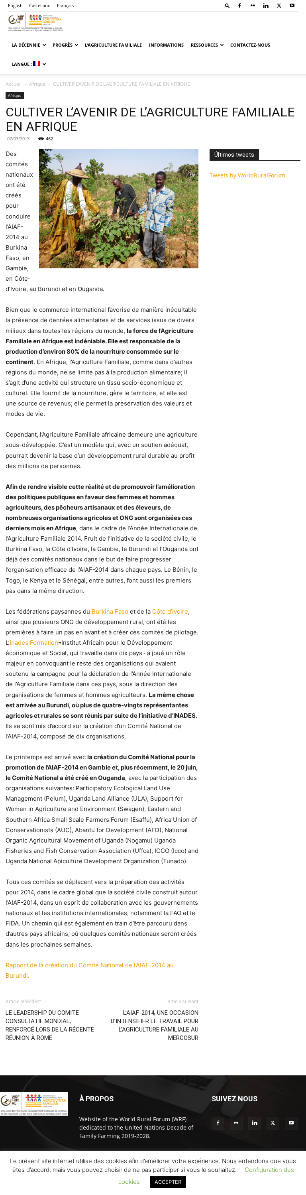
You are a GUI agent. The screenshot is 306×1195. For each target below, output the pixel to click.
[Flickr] (253, 5)
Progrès (63, 45)
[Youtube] (292, 5)
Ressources (204, 45)
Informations (166, 45)
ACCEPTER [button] (168, 1182)
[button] (227, 5)
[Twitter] (279, 5)
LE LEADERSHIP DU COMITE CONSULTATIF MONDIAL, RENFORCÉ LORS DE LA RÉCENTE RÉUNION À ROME (50, 1025)
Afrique (37, 84)
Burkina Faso (110, 611)
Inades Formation (34, 642)
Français (65, 5)
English (15, 5)
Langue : (22, 64)
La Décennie (26, 45)
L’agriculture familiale (113, 45)
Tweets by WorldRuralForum (247, 175)
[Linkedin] (266, 5)
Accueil (14, 84)
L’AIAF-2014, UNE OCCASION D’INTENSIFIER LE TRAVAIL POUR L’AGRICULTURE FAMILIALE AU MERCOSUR (154, 1025)
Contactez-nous (250, 45)
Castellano (40, 5)
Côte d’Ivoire (170, 611)
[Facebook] (239, 5)
